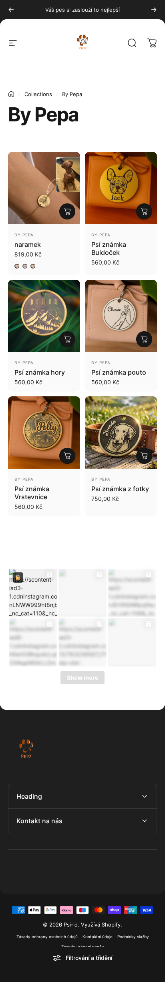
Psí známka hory (39, 372)
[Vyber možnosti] (67, 211)
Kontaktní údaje (97, 936)
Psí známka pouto (118, 372)
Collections (38, 94)
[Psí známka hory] (44, 316)
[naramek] (44, 188)
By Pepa (24, 234)
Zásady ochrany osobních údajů (47, 936)
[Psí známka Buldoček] (121, 188)
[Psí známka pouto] (121, 316)
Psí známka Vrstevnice (31, 493)
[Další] (154, 9)
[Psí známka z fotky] (121, 432)
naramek (27, 244)
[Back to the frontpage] (11, 94)
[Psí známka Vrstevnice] (44, 432)
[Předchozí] (11, 9)
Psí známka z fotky (120, 489)
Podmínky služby (133, 936)
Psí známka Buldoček (108, 248)
